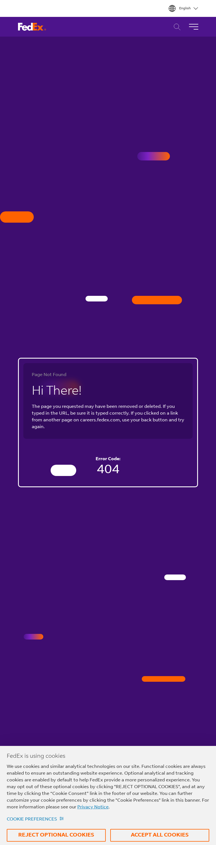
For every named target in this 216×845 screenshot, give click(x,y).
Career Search (175, 26)
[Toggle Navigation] (193, 27)
